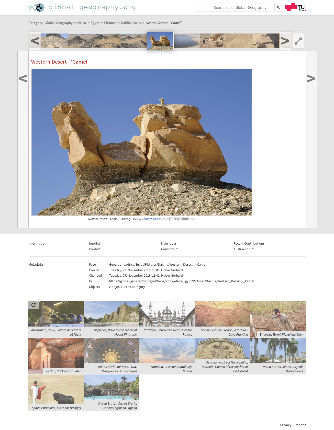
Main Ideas (169, 243)
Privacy (285, 424)
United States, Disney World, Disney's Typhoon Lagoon (117, 405)
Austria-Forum (244, 249)
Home (82, 7)
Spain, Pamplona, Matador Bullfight (56, 408)
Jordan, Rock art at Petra (63, 371)
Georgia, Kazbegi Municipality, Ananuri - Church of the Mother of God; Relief (225, 366)
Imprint (94, 243)
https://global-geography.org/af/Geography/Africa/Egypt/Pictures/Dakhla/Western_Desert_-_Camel (181, 281)
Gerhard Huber (151, 219)
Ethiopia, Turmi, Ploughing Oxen (281, 334)
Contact (94, 249)
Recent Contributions (249, 243)
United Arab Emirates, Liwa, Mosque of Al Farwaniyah (117, 368)
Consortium (169, 249)
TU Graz (295, 7)
